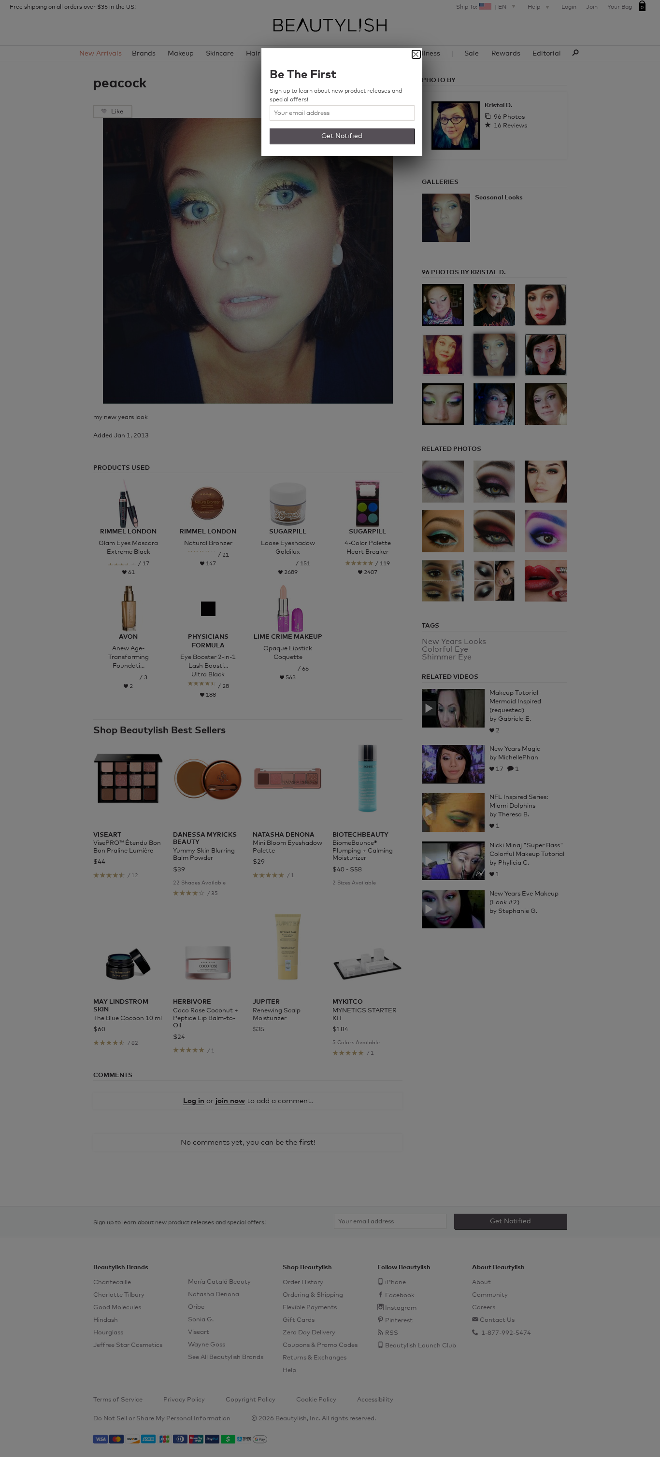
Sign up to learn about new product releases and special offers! (336, 95)
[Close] (416, 54)
